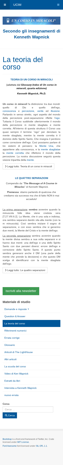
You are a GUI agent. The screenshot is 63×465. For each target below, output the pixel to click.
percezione (28, 111)
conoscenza (9, 111)
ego (57, 118)
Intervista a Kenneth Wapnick (20, 388)
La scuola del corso (15, 366)
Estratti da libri (12, 380)
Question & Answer (14, 316)
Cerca (6, 403)
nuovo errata (11, 395)
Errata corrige (12, 337)
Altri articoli (10, 359)
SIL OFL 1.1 (41, 446)
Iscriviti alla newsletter (21, 291)
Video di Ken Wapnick (16, 373)
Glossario (9, 345)
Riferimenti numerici (15, 330)
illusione (55, 111)
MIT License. (23, 442)
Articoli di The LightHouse (18, 352)
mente (30, 159)
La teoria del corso (14, 323)
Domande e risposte (15, 309)
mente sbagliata (50, 149)
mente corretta (15, 153)
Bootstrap (7, 439)
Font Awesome (10, 446)
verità (40, 111)
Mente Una (46, 146)
